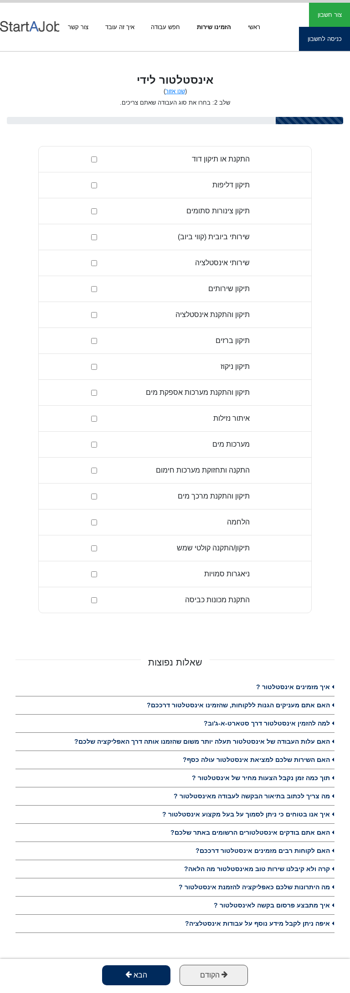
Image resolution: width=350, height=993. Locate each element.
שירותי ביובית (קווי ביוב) (214, 237)
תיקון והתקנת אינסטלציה (212, 314)
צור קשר (78, 27)
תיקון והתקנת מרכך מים (214, 496)
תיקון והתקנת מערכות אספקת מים (198, 392)
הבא (139, 975)
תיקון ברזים (233, 340)
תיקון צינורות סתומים (218, 211)
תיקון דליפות (231, 185)
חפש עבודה (165, 27)
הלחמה (238, 522)
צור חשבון (330, 14)
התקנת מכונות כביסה (217, 600)
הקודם (210, 975)
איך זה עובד (119, 27)
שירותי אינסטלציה (222, 263)
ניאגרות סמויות (227, 574)
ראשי (254, 27)
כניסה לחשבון (325, 38)
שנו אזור (175, 91)
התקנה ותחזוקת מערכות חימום (203, 470)
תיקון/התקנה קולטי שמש (213, 548)
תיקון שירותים (229, 288)
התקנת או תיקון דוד (221, 159)
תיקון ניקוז (235, 366)
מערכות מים (231, 444)
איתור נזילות (231, 418)
